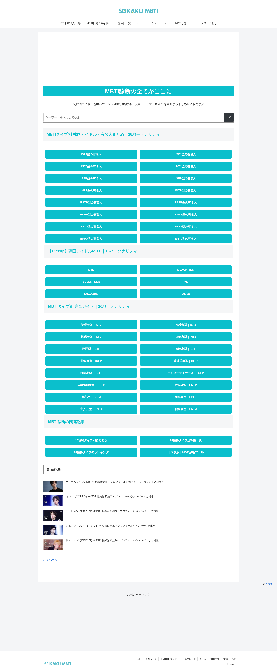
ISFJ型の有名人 (186, 154)
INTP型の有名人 (185, 190)
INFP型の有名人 (91, 190)
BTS (91, 269)
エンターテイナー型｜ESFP (186, 373)
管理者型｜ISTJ (91, 324)
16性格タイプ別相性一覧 (186, 440)
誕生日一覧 (190, 659)
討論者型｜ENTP (186, 385)
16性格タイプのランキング (91, 452)
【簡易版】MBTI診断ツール (186, 452)
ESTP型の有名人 (91, 202)
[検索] (229, 117)
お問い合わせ (229, 659)
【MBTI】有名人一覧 (146, 659)
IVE (185, 281)
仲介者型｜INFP (91, 361)
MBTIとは (214, 659)
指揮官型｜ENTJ (186, 409)
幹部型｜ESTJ (91, 397)
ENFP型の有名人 (91, 214)
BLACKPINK (185, 269)
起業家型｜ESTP (91, 373)
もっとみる (50, 559)
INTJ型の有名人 (185, 166)
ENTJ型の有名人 (186, 238)
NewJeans (91, 293)
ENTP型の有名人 (186, 214)
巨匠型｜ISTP (91, 348)
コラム (202, 659)
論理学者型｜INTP (186, 361)
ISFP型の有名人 (185, 178)
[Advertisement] (138, 60)
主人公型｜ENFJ (91, 409)
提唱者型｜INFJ (91, 336)
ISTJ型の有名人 (91, 154)
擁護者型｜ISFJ (186, 324)
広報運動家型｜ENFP (91, 385)
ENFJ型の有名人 (91, 238)
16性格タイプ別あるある (91, 440)
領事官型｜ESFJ (186, 397)
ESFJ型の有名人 (186, 226)
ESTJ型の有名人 (91, 226)
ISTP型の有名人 (91, 178)
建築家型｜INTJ (185, 336)
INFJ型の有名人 (91, 166)
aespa (186, 293)
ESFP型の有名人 (186, 202)
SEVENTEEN (91, 281)
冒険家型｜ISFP (185, 348)
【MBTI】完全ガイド (170, 659)
